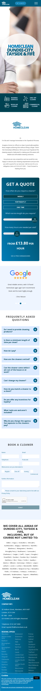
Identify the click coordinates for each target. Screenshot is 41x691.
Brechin (29, 548)
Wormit (25, 577)
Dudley (4, 667)
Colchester (5, 659)
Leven (12, 566)
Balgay (17, 546)
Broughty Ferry (10, 551)
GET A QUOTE (21, 3)
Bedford (4, 641)
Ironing (26, 471)
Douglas (34, 554)
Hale (16, 642)
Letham (5, 566)
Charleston (7, 554)
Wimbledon (32, 668)
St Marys (23, 572)
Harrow (17, 644)
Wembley (31, 660)
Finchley (4, 672)
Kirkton (28, 563)
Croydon (4, 662)
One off (17, 471)
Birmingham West (6, 648)
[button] (10, 286)
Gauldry (32, 560)
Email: (24, 452)
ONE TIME (20, 207)
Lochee (19, 566)
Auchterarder (8, 546)
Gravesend (19, 634)
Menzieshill (27, 566)
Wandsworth (32, 657)
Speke (30, 642)
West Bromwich (33, 663)
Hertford (18, 647)
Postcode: (25, 460)
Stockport (31, 644)
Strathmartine (16, 574)
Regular (7, 471)
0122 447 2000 (15, 624)
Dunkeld (33, 557)
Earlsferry (8, 560)
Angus (14, 543)
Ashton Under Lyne (6, 637)
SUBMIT (20, 508)
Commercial (34, 474)
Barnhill (33, 546)
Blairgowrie (21, 548)
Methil (35, 566)
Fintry (20, 560)
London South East (20, 660)
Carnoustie (31, 551)
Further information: (8, 479)
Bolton (4, 651)
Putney (30, 634)
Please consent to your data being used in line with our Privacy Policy (20, 492)
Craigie (15, 554)
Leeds (17, 652)
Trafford (31, 652)
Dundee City (24, 557)
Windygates (17, 577)
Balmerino (25, 546)
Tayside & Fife (33, 650)
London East (19, 655)
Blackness (11, 548)
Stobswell (6, 574)
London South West (20, 665)
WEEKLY (20, 196)
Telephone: (5, 460)
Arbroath (31, 543)
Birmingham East (6, 644)
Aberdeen (5, 634)
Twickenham (32, 655)
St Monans (32, 572)
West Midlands (33, 665)
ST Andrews (14, 572)
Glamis (5, 563)
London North (19, 657)
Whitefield (33, 574)
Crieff (21, 554)
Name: (4, 452)
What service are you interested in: (12, 467)
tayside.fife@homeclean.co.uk (16, 627)
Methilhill (5, 569)
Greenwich (18, 636)
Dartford (5, 664)
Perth (6, 572)
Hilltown (12, 563)
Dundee (15, 557)
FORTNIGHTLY (20, 202)
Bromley (4, 654)
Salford (31, 636)
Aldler (8, 543)
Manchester (19, 668)
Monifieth (13, 569)
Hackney (18, 639)
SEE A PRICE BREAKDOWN (20, 256)
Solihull (30, 639)
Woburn (31, 670)
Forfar (26, 560)
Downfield (7, 557)
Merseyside (19, 671)
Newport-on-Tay (24, 569)
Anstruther (22, 543)
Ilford (17, 650)
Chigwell (4, 657)
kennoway (20, 563)
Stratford (31, 647)
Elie (15, 560)
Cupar (27, 554)
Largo (35, 563)
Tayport (25, 574)
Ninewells (34, 569)
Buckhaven (21, 551)
